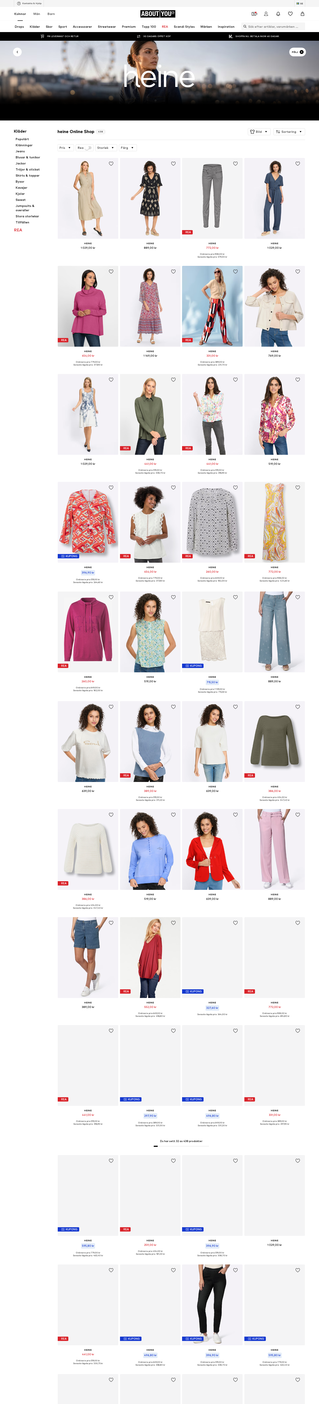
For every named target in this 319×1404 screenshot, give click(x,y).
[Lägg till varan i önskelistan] (111, 163)
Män (36, 14)
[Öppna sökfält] (244, 26)
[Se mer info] (88, 253)
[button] (259, 131)
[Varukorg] (302, 13)
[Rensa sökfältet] (302, 26)
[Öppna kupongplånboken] (254, 13)
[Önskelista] (290, 13)
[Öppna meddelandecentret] (278, 14)
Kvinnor (20, 14)
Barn (51, 14)
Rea (81, 148)
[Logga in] (266, 13)
